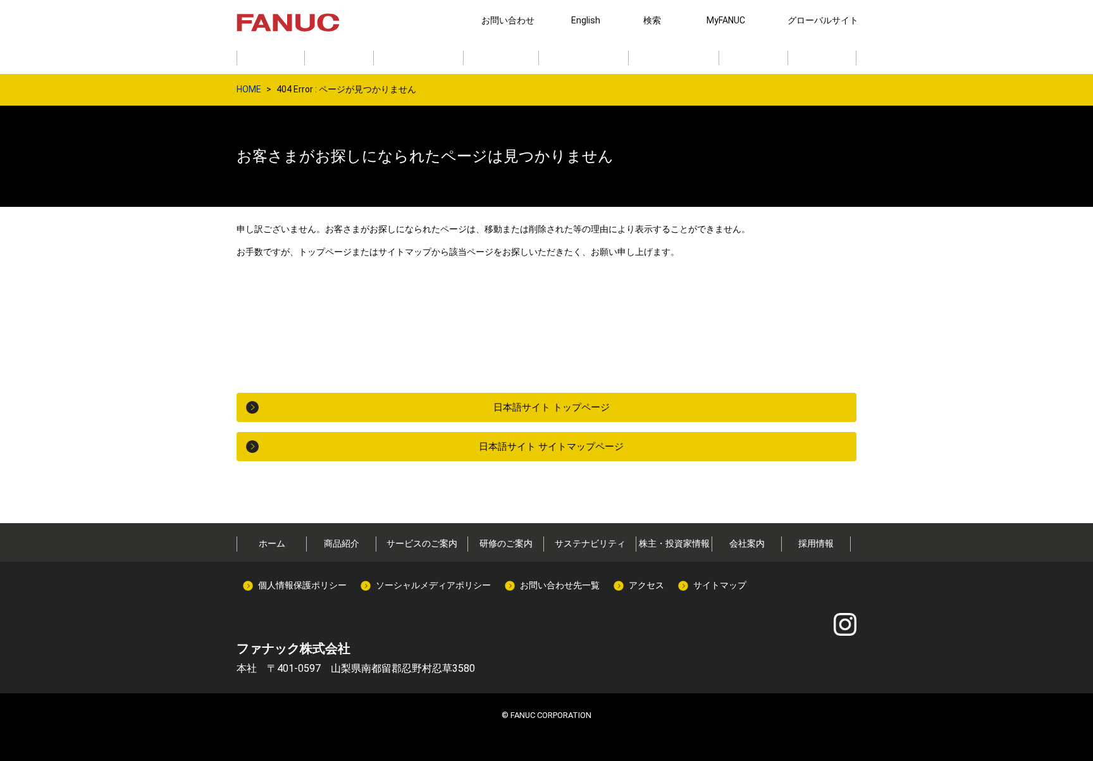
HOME (249, 89)
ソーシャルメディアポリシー (433, 585)
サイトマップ (719, 585)
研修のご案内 (506, 543)
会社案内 (747, 543)
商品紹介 (341, 543)
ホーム (272, 543)
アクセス (646, 585)
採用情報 (816, 543)
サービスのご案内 (421, 543)
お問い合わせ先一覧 (560, 585)
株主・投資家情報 (674, 543)
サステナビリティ (590, 543)
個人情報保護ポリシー (302, 585)
